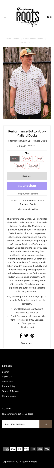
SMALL (15, 158)
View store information (28, 209)
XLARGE (20, 166)
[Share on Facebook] (21, 336)
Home (8, 39)
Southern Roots (29, 461)
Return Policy (8, 386)
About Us (7, 376)
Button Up (18, 39)
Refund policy (9, 396)
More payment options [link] (27, 193)
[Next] (15, 52)
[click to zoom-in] (46, 52)
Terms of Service (10, 391)
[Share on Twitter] (26, 336)
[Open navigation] (5, 17)
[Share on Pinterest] (32, 336)
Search (5, 371)
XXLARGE (33, 166)
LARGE (39, 158)
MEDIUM (27, 158)
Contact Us (7, 381)
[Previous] (8, 52)
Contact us (26, 343)
